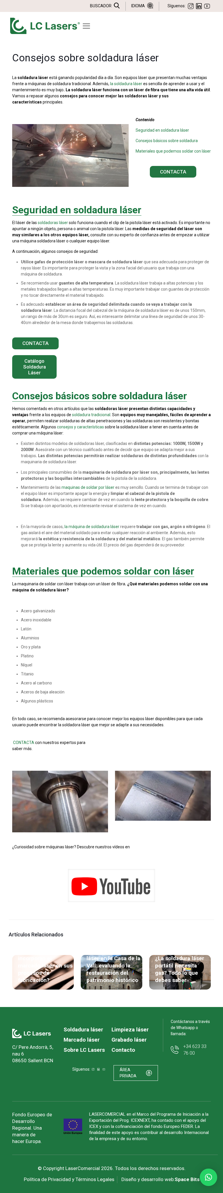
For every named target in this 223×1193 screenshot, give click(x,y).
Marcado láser (82, 1039)
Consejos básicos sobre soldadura (167, 140)
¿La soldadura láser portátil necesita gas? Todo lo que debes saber (179, 969)
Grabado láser (129, 1039)
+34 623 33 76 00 (194, 1049)
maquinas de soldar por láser (88, 487)
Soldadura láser (83, 1029)
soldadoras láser (53, 222)
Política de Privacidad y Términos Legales (69, 1179)
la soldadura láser (126, 83)
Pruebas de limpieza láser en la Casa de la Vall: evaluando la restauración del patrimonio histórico (113, 965)
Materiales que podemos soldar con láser (173, 151)
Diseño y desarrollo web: (160, 1179)
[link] (111, 885)
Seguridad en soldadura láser (162, 130)
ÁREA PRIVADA (128, 1072)
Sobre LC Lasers (84, 1050)
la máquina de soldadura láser (91, 526)
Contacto (123, 1050)
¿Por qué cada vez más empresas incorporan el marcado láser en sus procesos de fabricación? (45, 961)
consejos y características (80, 427)
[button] (208, 1177)
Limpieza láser (130, 1029)
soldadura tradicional (91, 414)
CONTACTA (23, 742)
